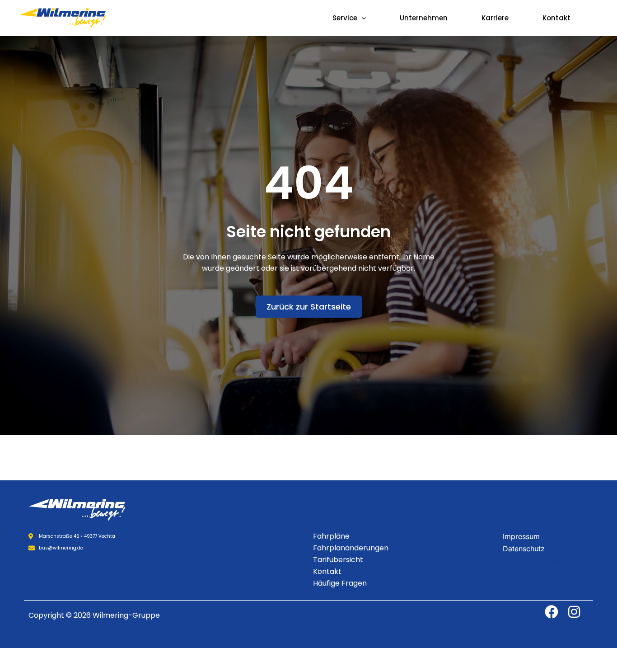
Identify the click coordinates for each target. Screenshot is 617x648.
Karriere (495, 18)
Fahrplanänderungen (350, 548)
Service (344, 18)
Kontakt (556, 18)
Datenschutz (524, 548)
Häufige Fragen (340, 583)
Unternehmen (424, 18)
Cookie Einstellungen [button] (539, 560)
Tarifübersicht (338, 559)
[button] (361, 18)
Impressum (521, 536)
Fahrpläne (331, 536)
